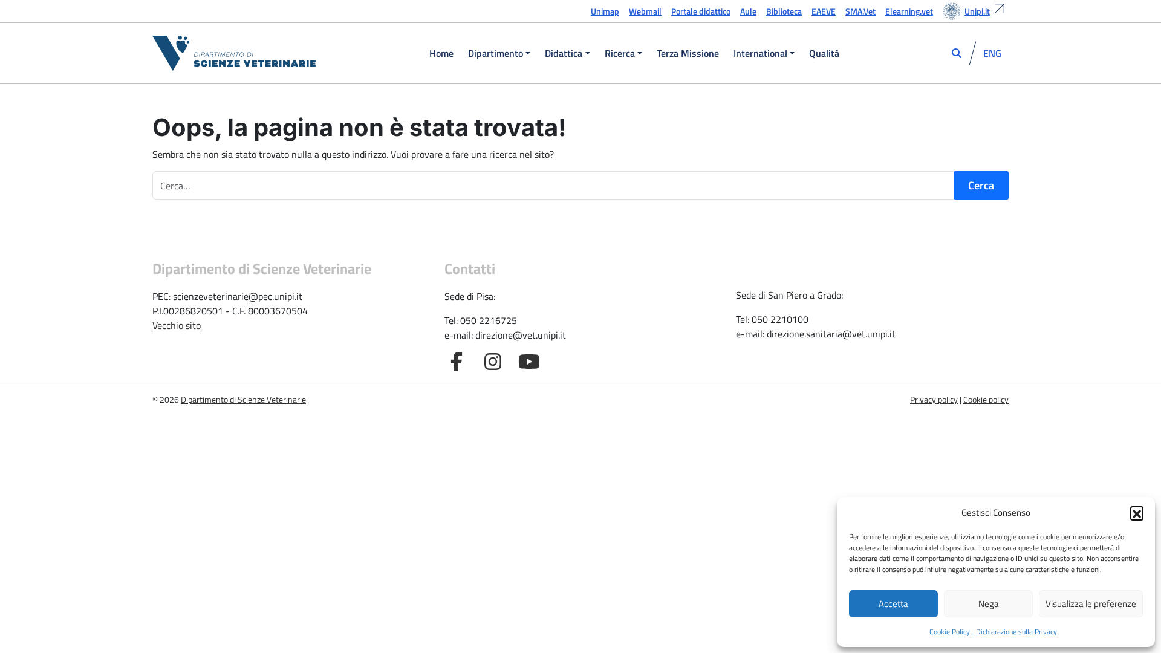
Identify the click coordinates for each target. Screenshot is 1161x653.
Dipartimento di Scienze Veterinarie (243, 399)
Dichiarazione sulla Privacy (1016, 631)
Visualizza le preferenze (1091, 604)
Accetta (893, 604)
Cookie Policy (949, 631)
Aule (748, 11)
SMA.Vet (860, 11)
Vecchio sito (176, 325)
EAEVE (823, 11)
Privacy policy (934, 399)
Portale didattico (700, 11)
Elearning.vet (909, 11)
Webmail (645, 11)
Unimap (605, 11)
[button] (1137, 513)
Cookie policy (986, 399)
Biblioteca (784, 11)
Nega (988, 604)
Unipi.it (977, 11)
